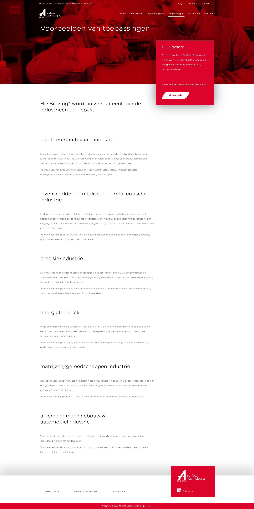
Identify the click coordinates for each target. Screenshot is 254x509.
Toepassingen (176, 13)
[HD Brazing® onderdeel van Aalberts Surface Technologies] (50, 13)
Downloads (52, 491)
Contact (208, 13)
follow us (188, 491)
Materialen (194, 13)
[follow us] (179, 490)
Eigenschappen (155, 13)
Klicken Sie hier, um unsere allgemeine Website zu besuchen (65, 3)
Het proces (136, 13)
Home (123, 13)
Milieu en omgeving (85, 491)
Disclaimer (118, 491)
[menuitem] (182, 4)
